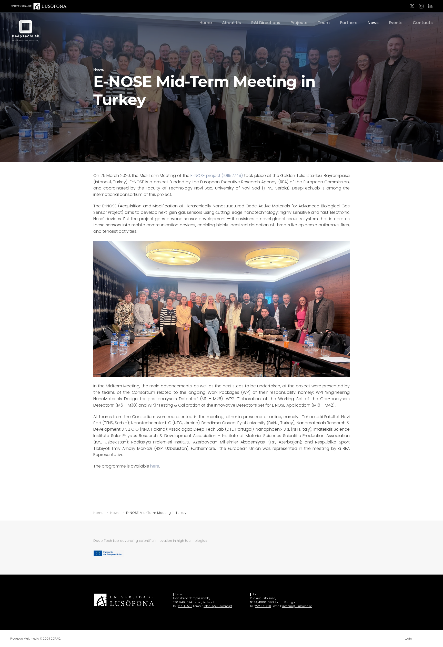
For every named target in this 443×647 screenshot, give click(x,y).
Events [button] (395, 23)
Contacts (423, 23)
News (373, 23)
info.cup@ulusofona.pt (297, 606)
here (154, 466)
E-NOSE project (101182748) (216, 175)
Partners (348, 23)
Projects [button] (298, 23)
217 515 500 (185, 606)
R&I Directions (265, 23)
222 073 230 (263, 606)
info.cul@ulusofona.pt (218, 606)
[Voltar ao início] (25, 31)
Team (324, 23)
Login (408, 639)
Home (205, 23)
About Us (231, 23)
